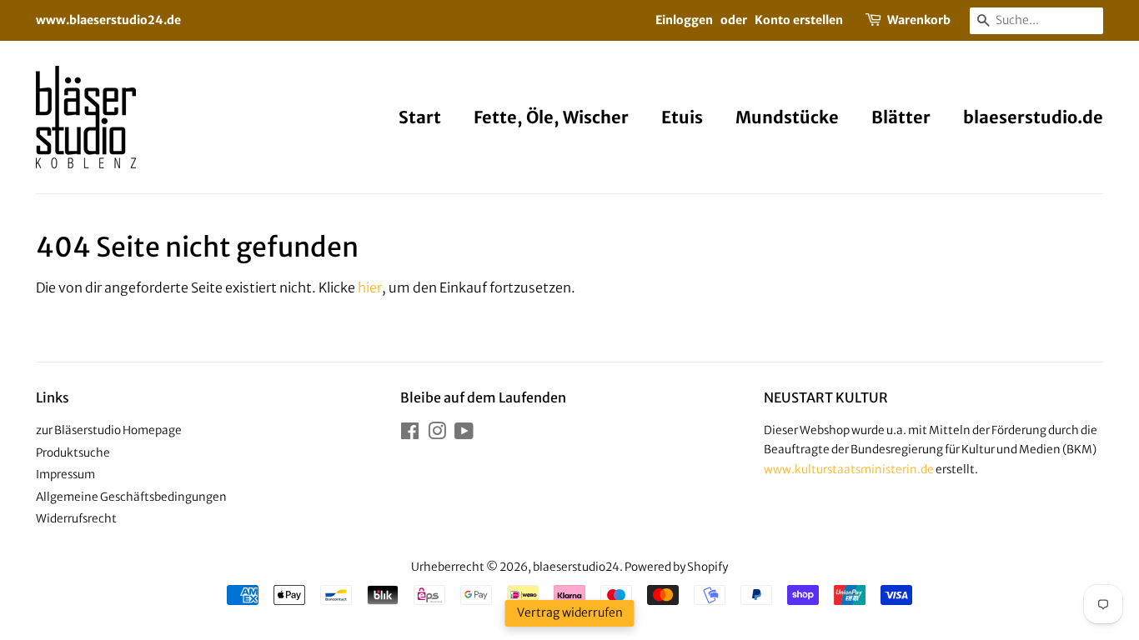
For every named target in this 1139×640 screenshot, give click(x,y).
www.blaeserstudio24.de (108, 20)
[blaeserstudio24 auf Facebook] (409, 435)
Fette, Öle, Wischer (551, 117)
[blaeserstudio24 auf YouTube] (464, 435)
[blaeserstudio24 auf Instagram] (437, 435)
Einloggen (684, 20)
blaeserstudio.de (1033, 117)
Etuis (682, 117)
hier (370, 287)
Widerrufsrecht (76, 519)
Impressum (65, 475)
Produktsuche (73, 453)
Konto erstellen (799, 20)
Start (420, 117)
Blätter (901, 117)
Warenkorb (919, 20)
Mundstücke (787, 117)
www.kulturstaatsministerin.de (849, 469)
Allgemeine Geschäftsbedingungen (131, 497)
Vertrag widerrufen (570, 612)
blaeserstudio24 (576, 567)
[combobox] (1036, 21)
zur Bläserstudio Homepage (109, 430)
